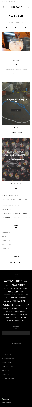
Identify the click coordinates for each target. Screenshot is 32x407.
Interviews (9, 152)
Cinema (8, 288)
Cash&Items (19, 285)
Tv (26, 317)
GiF (27, 295)
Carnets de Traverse (8, 358)
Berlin (21, 149)
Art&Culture (13, 281)
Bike (26, 281)
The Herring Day (7, 209)
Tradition (18, 317)
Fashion (25, 288)
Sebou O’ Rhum (6, 362)
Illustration (12, 298)
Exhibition (18, 288)
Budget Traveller (7, 374)
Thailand (6, 155)
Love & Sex (5, 236)
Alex (16, 64)
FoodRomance (9, 295)
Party (6, 314)
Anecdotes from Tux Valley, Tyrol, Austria (16, 217)
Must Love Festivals (10, 154)
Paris (18, 96)
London (23, 152)
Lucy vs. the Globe (8, 383)
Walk (24, 320)
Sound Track (23, 154)
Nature (9, 311)
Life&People (21, 301)
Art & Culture (6, 240)
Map (26, 305)
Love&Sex (8, 305)
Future (20, 295)
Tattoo (8, 317)
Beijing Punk (15, 149)
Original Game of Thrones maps (12, 205)
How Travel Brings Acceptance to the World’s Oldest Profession (14, 200)
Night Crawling (20, 311)
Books (8, 285)
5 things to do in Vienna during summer (14, 213)
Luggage (18, 305)
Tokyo (26, 155)
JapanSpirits (7, 301)
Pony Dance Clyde (7, 366)
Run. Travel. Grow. (8, 354)
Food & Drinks (6, 244)
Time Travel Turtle (8, 378)
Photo (15, 314)
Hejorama (25, 151)
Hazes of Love (17, 151)
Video (18, 320)
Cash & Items (6, 248)
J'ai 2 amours (16, 152)
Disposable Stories (8, 151)
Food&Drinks (16, 292)
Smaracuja (5, 370)
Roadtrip (24, 314)
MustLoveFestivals (20, 308)
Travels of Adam (7, 387)
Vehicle (10, 320)
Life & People (6, 232)
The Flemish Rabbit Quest (16, 155)
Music (7, 308)
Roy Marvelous (7, 350)
